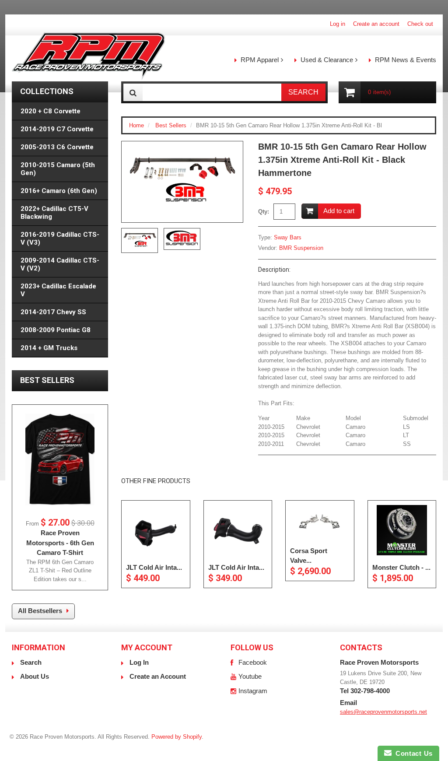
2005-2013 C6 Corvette (57, 147)
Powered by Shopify (176, 736)
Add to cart (338, 210)
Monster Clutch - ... (401, 567)
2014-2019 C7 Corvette (57, 129)
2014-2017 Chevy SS (53, 312)
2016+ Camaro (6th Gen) (59, 191)
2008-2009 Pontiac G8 (56, 330)
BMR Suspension (301, 248)
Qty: (263, 211)
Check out (420, 24)
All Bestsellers (40, 610)
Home (136, 125)
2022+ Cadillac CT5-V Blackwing (54, 213)
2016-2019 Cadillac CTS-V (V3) (60, 238)
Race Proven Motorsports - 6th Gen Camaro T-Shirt (60, 542)
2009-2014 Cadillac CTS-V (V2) (60, 264)
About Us (34, 676)
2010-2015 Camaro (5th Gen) (58, 169)
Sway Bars (287, 237)
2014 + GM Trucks (49, 348)
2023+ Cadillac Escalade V (58, 290)
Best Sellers (170, 125)
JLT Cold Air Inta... (154, 567)
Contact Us (412, 753)
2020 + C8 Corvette (50, 111)
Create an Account (158, 676)
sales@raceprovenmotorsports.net (383, 711)
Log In (139, 662)
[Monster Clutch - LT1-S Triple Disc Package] (402, 530)
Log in (337, 24)
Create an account (376, 24)
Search (31, 662)
